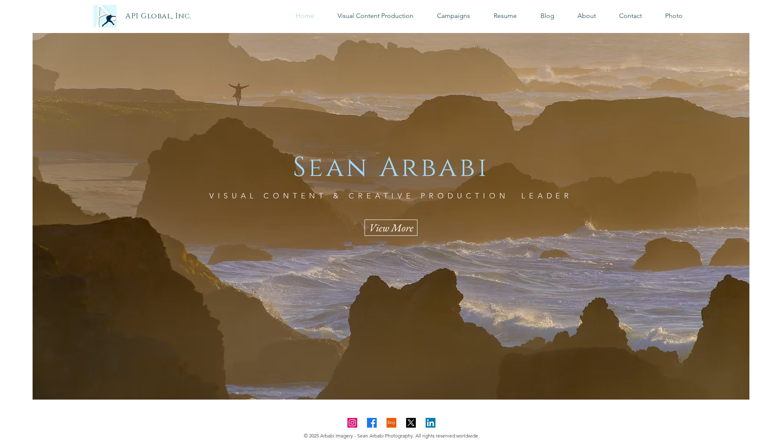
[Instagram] (352, 423)
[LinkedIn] (430, 423)
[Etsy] (391, 423)
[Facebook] (372, 423)
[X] (411, 423)
